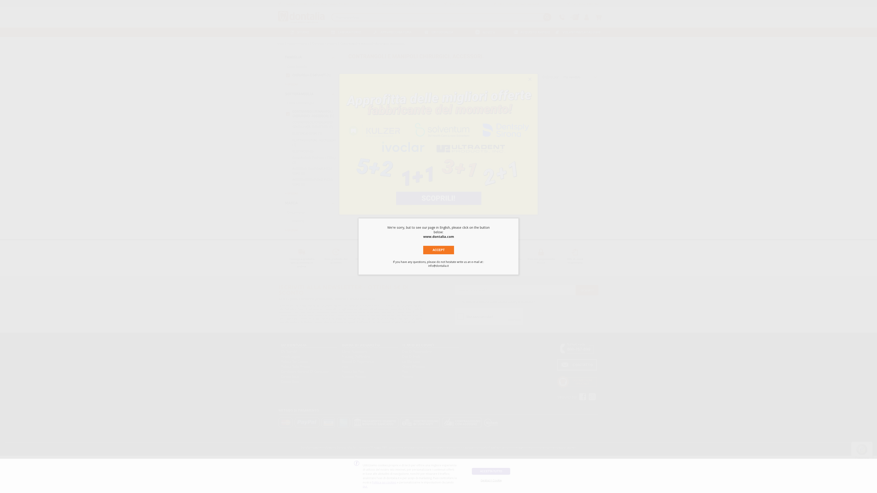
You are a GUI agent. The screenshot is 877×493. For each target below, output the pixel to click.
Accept (439, 250)
